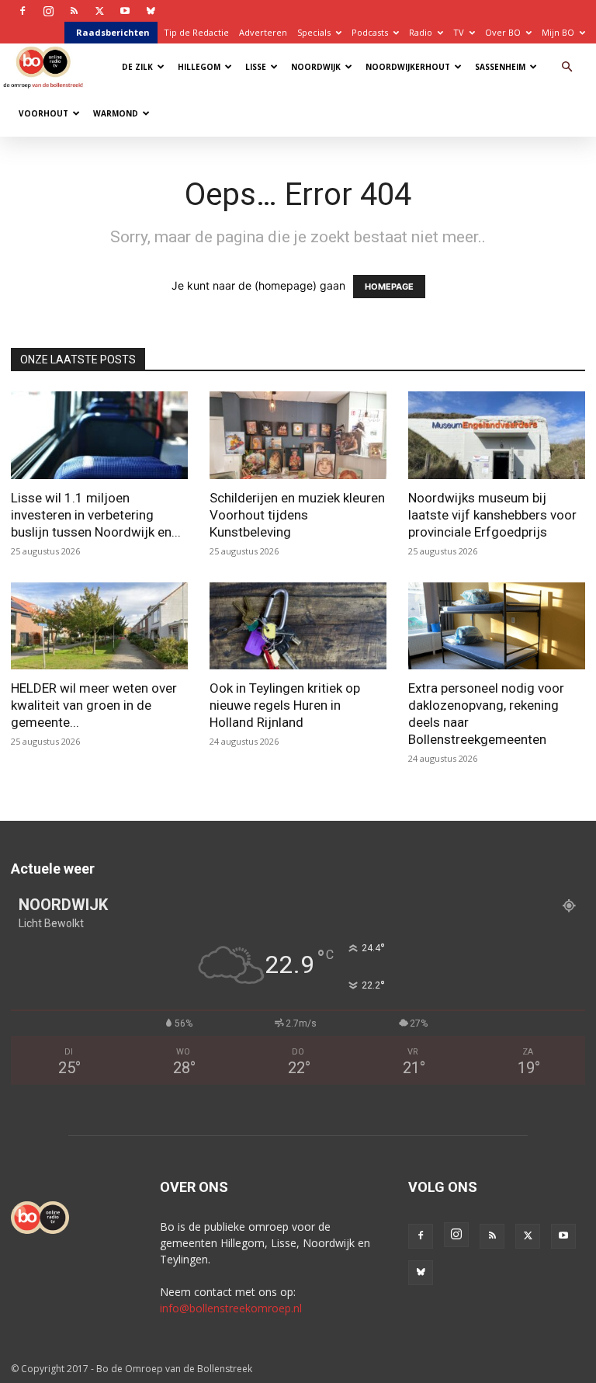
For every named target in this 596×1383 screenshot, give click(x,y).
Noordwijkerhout (408, 66)
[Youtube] (125, 11)
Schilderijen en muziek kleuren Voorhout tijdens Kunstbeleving (297, 515)
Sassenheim (500, 66)
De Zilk (137, 66)
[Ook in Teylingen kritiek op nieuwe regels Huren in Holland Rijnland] (298, 626)
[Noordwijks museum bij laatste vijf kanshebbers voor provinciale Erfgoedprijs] (496, 435)
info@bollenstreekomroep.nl (231, 1308)
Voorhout (43, 113)
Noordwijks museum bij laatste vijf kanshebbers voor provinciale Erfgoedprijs (492, 515)
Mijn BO (558, 32)
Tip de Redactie (196, 32)
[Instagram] (48, 11)
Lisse (255, 66)
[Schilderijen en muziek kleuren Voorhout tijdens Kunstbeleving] (298, 435)
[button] (566, 67)
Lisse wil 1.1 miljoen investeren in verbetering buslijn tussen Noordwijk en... (96, 515)
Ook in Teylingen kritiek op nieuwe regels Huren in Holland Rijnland (285, 705)
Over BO (503, 32)
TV (458, 32)
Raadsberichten (113, 32)
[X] (99, 11)
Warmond (115, 113)
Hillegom (199, 66)
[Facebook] (22, 11)
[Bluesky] (150, 11)
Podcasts (370, 32)
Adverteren (263, 32)
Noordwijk (316, 66)
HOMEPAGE (389, 286)
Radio (420, 32)
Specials (314, 32)
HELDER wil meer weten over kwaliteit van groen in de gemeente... (94, 705)
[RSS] (73, 11)
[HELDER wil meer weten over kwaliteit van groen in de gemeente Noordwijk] (99, 626)
